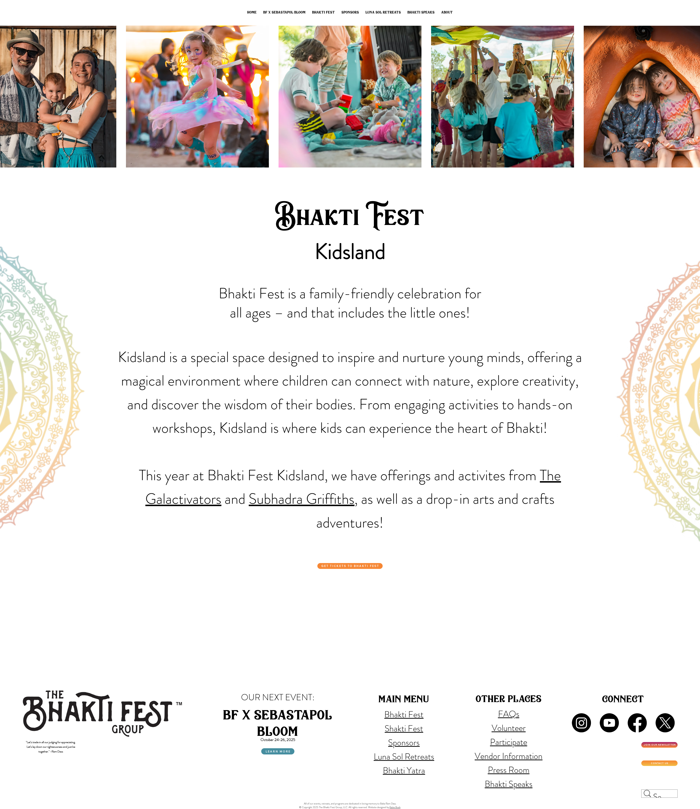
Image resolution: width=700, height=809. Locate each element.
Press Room (509, 770)
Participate (508, 742)
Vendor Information (508, 756)
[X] (665, 722)
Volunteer (509, 728)
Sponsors (404, 742)
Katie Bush (395, 807)
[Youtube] (609, 722)
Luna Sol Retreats (404, 756)
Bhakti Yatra (404, 770)
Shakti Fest (404, 728)
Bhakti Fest (403, 714)
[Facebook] (637, 722)
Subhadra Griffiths (301, 498)
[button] (383, 12)
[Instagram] (581, 722)
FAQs (508, 714)
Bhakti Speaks (508, 784)
